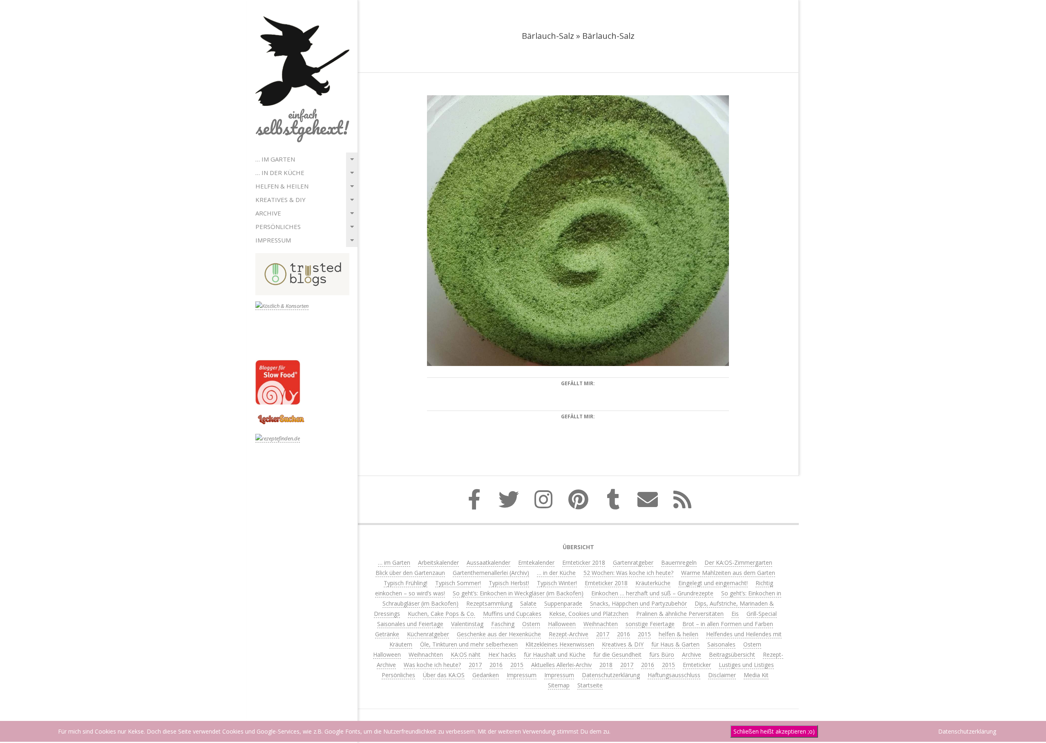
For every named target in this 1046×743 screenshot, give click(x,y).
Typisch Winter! (557, 583)
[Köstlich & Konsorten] (281, 306)
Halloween (562, 624)
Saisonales (721, 644)
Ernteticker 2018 (583, 562)
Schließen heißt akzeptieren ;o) (774, 731)
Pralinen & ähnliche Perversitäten (680, 613)
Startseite (590, 685)
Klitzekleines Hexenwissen (559, 644)
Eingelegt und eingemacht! (713, 583)
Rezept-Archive (568, 634)
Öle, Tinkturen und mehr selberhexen (469, 644)
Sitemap (559, 685)
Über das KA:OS (444, 675)
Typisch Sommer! (458, 583)
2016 (623, 634)
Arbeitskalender (438, 562)
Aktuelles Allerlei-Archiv (561, 665)
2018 (605, 665)
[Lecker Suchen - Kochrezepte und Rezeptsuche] (280, 416)
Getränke (387, 634)
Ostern (531, 624)
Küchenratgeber (428, 634)
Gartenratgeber (633, 562)
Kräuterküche (653, 583)
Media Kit (756, 675)
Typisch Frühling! (405, 583)
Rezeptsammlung (489, 603)
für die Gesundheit (617, 654)
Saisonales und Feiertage (410, 624)
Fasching (502, 624)
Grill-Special (762, 613)
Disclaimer (722, 675)
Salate (528, 603)
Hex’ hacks (502, 654)
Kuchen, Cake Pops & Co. (441, 613)
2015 (644, 634)
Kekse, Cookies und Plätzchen (588, 613)
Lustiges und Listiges (746, 665)
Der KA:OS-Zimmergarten (738, 562)
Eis (735, 613)
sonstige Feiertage (650, 624)
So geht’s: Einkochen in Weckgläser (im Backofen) (518, 593)
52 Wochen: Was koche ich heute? (628, 573)
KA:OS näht (466, 654)
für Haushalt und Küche (555, 654)
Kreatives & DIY (280, 199)
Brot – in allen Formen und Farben (727, 624)
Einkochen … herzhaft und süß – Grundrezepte (652, 593)
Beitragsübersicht (732, 654)
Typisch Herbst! (509, 583)
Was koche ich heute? (432, 665)
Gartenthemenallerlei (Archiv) (491, 573)
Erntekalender (536, 562)
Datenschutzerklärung (611, 675)
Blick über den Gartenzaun (410, 573)
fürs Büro (661, 654)
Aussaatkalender (488, 562)
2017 (602, 634)
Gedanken (485, 675)
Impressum (273, 240)
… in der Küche (279, 172)
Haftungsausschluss (674, 675)
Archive (268, 213)
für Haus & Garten (675, 644)
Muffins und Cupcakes (512, 613)
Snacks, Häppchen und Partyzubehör (638, 603)
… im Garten (275, 159)
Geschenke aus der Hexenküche (499, 634)
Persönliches (278, 226)
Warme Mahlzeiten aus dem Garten (728, 573)
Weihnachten (600, 624)
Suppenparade (563, 603)
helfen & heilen (281, 186)
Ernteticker (697, 665)
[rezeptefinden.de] (277, 438)
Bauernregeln (679, 562)
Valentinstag (467, 624)
